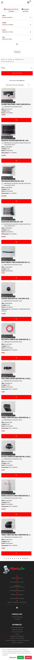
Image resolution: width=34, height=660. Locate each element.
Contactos (17, 619)
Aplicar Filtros (17, 73)
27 (27, 558)
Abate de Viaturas (17, 629)
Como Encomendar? (17, 631)
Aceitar (20, 657)
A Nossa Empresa (17, 617)
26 (25, 558)
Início (3, 59)
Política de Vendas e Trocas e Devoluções (17, 640)
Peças (10, 59)
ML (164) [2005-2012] (7, 61)
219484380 (17, 586)
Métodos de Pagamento (17, 636)
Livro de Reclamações (17, 627)
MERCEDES (18, 59)
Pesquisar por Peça (26, 10)
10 (22, 558)
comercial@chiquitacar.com (17, 590)
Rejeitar (28, 657)
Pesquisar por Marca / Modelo (11, 10)
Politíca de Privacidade (17, 638)
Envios (17, 634)
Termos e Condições (17, 642)
